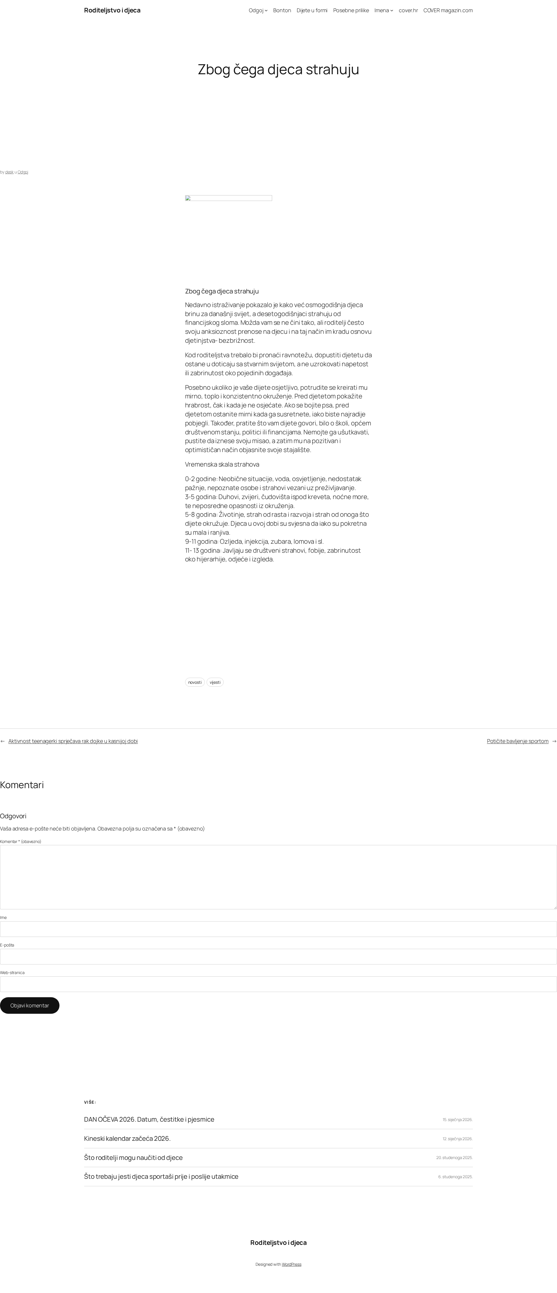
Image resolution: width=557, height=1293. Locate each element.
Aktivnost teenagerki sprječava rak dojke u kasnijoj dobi (73, 740)
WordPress (291, 1264)
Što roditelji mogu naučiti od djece (133, 1157)
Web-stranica (12, 972)
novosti (195, 682)
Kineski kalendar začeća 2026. (127, 1138)
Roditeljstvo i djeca (112, 10)
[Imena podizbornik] (391, 10)
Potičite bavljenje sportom (518, 740)
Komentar (20, 841)
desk (9, 172)
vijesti (215, 682)
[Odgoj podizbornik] (266, 10)
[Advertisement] (174, 123)
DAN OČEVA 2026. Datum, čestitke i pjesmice (149, 1119)
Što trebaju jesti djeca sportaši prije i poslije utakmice (161, 1176)
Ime (3, 917)
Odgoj (23, 172)
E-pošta (7, 945)
